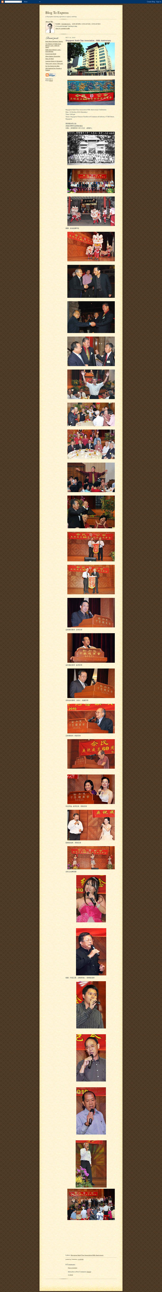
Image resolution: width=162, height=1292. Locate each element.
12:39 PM (80, 1259)
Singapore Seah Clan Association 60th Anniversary (87, 1255)
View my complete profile (63, 28)
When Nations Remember (52, 56)
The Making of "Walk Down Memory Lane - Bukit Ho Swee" (53, 45)
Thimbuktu (66, 24)
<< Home (70, 1274)
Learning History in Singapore (53, 61)
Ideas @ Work (49, 58)
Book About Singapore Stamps (54, 41)
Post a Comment (72, 1267)
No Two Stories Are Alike (52, 66)
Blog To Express (57, 12)
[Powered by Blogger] (50, 76)
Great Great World (50, 54)
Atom (50, 80)
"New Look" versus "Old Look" (54, 63)
